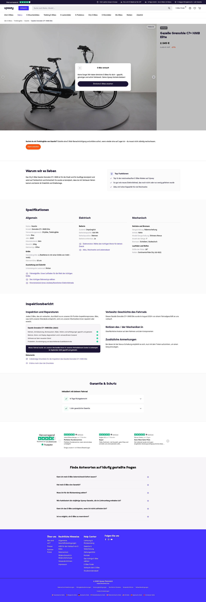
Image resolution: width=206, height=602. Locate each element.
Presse (49, 546)
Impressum (62, 564)
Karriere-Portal (50, 551)
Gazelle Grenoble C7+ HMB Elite (41, 21)
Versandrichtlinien (65, 561)
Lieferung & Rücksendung (89, 542)
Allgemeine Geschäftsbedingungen (67, 542)
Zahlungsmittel (89, 552)
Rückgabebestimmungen (83, 587)
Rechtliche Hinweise (115, 587)
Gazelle (26, 21)
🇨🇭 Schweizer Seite (149, 595)
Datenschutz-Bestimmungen (66, 587)
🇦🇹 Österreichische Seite (114, 595)
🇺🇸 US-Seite (125, 595)
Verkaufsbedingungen (142, 587)
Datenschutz (63, 552)
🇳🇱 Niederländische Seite (97, 595)
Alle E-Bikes (8, 21)
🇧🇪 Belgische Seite (71, 595)
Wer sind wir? (50, 542)
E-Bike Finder (180, 8)
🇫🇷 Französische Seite (57, 595)
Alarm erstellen (33, 147)
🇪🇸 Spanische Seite (136, 595)
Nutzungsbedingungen (100, 587)
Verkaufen (23, 8)
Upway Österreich (106, 581)
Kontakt (87, 555)
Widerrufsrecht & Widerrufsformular (65, 557)
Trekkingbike (18, 21)
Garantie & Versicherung (89, 548)
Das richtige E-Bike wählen (91, 560)
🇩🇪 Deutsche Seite (83, 595)
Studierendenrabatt (91, 571)
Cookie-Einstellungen (103, 591)
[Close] (105, 1)
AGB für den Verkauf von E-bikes (68, 548)
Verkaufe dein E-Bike (92, 568)
